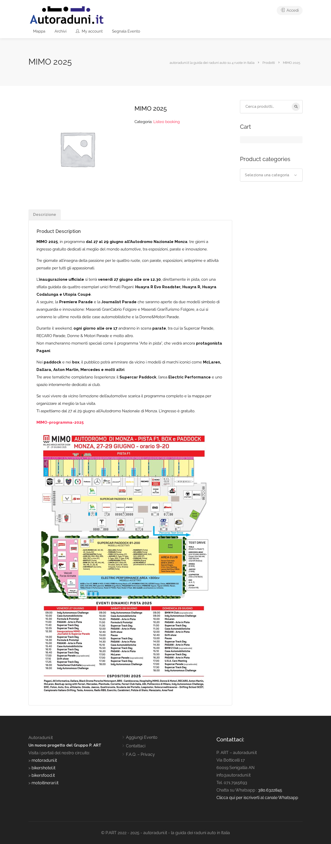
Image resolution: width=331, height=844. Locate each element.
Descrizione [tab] (44, 214)
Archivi (60, 31)
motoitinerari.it (44, 782)
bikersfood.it (43, 775)
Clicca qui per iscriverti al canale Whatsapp (257, 797)
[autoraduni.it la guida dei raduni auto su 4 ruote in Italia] (66, 15)
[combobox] (271, 175)
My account (92, 31)
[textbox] (271, 175)
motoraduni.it (44, 760)
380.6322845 (270, 790)
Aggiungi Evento (141, 737)
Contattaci (135, 745)
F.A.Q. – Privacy (140, 754)
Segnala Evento (126, 31)
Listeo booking (166, 121)
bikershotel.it (43, 767)
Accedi (292, 10)
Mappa (39, 31)
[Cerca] (296, 107)
